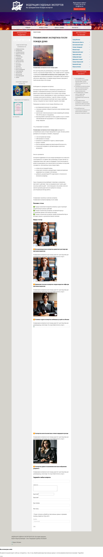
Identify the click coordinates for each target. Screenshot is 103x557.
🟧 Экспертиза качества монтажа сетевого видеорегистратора (50, 433)
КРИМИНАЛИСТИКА (20, 49)
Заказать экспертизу (79, 9)
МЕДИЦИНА (18, 55)
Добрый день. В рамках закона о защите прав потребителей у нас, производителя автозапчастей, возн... (82, 96)
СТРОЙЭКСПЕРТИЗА (20, 52)
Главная (27, 27)
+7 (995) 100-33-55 (79, 4)
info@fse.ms (79, 6)
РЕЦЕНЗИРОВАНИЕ (20, 76)
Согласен (1, 556)
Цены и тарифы (59, 27)
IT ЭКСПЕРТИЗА (19, 57)
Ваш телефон (36, 503)
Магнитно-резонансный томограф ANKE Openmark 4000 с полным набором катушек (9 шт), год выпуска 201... (81, 81)
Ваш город (35, 508)
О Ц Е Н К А (18, 63)
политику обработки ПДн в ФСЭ (41, 516)
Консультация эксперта (81, 73)
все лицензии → (16, 116)
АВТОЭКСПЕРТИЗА (20, 61)
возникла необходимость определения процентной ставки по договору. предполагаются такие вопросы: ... (82, 103)
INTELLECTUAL (19, 68)
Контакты (75, 27)
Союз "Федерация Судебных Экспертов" (36, 538)
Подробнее (81, 553)
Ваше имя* (36, 497)
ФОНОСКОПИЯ (19, 74)
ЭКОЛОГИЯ (18, 66)
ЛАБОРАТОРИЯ (19, 72)
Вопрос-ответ (43, 27)
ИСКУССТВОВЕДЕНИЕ (20, 69)
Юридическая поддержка (21, 34)
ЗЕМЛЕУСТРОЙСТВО (20, 53)
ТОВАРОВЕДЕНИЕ (19, 71)
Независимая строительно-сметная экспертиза (45, 198)
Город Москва (76, 39)
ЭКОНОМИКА (18, 65)
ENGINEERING (18, 58)
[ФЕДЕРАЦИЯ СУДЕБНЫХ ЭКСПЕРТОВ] (17, 10)
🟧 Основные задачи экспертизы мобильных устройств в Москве (51, 319)
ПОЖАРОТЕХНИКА (37, 32)
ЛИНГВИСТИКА (19, 50)
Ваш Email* (35, 494)
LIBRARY (17, 77)
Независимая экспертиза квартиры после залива (45, 199)
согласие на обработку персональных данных (49, 514)
